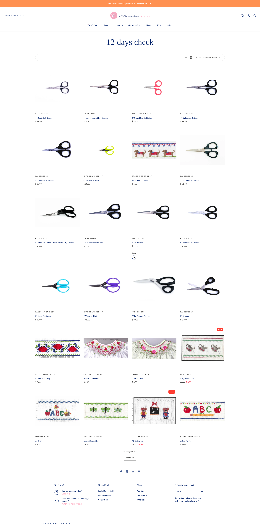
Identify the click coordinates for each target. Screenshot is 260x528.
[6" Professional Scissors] (202, 212)
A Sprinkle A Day (187, 378)
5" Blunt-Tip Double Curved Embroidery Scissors (54, 243)
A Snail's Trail (137, 378)
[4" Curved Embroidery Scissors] (106, 87)
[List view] (186, 57)
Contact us (66, 494)
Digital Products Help (107, 491)
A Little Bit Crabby (42, 378)
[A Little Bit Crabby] (57, 348)
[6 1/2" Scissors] (154, 212)
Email (179, 491)
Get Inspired (133, 25)
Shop (106, 25)
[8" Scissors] (202, 286)
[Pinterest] (127, 471)
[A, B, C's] (57, 410)
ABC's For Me (137, 441)
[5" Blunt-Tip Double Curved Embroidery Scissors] (57, 212)
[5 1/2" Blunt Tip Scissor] (202, 150)
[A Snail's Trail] (154, 348)
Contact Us (103, 500)
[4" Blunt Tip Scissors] (57, 87)
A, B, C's (38, 441)
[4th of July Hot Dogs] (154, 150)
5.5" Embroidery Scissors (93, 243)
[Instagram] (133, 471)
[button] (72, 485)
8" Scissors (184, 316)
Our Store (141, 491)
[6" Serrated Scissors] (57, 286)
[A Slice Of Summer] (106, 348)
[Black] (134, 257)
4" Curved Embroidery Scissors (96, 118)
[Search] (242, 15)
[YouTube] (139, 471)
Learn (118, 25)
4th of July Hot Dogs (140, 180)
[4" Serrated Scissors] (106, 150)
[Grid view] (191, 57)
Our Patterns (142, 495)
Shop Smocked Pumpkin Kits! (120, 3)
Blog (159, 25)
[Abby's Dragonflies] (106, 410)
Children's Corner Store (60, 523)
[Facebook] (121, 471)
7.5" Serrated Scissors (92, 316)
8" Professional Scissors (141, 316)
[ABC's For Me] (202, 410)
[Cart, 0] (254, 15)
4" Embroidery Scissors (189, 118)
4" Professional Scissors (44, 180)
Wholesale (141, 500)
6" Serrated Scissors (43, 316)
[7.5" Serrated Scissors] (106, 286)
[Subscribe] (202, 491)
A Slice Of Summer (91, 378)
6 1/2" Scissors (137, 243)
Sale (169, 25)
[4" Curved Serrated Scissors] (154, 87)
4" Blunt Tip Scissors (43, 118)
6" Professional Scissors (189, 243)
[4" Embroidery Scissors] (202, 87)
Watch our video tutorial (71, 504)
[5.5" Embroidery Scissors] (106, 212)
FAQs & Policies (104, 495)
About (148, 25)
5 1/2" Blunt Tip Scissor (189, 180)
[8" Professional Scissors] (154, 286)
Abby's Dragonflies (91, 441)
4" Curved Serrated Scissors (142, 118)
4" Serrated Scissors (91, 180)
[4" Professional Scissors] (57, 150)
